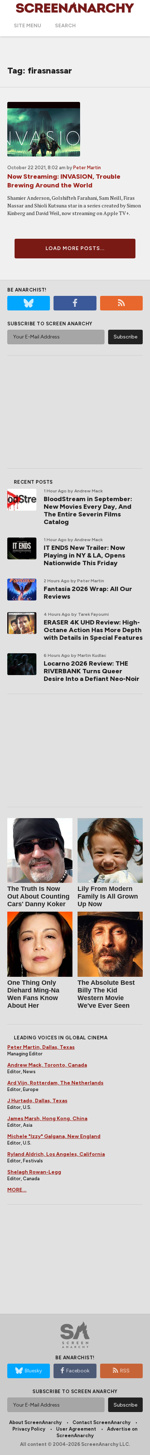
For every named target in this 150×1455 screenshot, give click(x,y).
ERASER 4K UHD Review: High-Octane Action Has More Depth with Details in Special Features (93, 630)
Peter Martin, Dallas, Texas (41, 1047)
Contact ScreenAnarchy (101, 1422)
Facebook (78, 1371)
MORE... (17, 1190)
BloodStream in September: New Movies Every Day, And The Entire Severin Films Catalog (88, 510)
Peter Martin (87, 167)
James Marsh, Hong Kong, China (47, 1118)
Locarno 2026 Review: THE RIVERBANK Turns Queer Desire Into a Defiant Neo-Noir (91, 671)
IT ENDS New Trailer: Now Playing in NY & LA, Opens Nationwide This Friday (84, 555)
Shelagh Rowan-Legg (34, 1172)
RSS (125, 1371)
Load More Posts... (75, 248)
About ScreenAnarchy (35, 1422)
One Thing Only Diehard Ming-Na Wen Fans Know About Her (33, 994)
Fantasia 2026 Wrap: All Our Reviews (88, 592)
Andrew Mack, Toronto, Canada (47, 1065)
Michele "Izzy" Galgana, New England (53, 1136)
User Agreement (76, 1429)
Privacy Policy (28, 1429)
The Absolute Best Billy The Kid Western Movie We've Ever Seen (106, 994)
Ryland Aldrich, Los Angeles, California (56, 1154)
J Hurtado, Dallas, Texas (37, 1101)
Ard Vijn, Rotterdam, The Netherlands (55, 1083)
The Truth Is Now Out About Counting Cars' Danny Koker (38, 896)
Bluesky (33, 1371)
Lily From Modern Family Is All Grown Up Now (108, 896)
